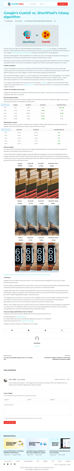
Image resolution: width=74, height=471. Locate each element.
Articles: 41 (37, 346)
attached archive (28, 84)
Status (59, 461)
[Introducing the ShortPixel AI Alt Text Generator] (60, 443)
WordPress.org (21, 317)
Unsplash (44, 82)
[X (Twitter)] (28, 330)
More (41, 4)
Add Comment (9, 404)
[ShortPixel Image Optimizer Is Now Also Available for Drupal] (37, 443)
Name (7, 399)
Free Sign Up (62, 4)
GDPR (68, 464)
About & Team (8, 461)
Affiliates (45, 461)
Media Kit (68, 461)
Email (29, 399)
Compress (33, 4)
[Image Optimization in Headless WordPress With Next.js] (14, 443)
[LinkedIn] (45, 330)
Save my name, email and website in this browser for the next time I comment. (24, 418)
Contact (18, 461)
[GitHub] (11, 464)
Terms (56, 464)
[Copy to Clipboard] (62, 330)
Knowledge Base (28, 461)
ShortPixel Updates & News (33, 21)
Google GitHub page (27, 321)
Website (52, 399)
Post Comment (9, 422)
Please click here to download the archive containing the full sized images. (27, 274)
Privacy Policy (62, 464)
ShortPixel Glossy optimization (21, 52)
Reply (68, 379)
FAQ (38, 461)
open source (46, 48)
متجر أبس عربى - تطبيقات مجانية (17, 379)
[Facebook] (12, 330)
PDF (53, 461)
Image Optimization (46, 21)
